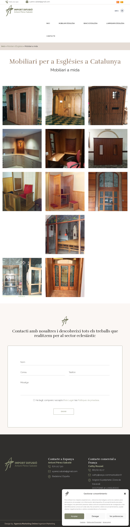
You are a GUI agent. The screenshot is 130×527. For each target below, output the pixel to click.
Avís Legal (68, 400)
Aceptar (74, 516)
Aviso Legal (107, 522)
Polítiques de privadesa (88, 400)
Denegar (95, 516)
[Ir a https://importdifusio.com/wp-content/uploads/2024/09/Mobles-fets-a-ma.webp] (22, 234)
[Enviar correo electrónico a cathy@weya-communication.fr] (89, 476)
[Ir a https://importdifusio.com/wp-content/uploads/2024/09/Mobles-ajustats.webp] (22, 277)
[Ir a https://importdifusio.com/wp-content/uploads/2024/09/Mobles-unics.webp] (65, 234)
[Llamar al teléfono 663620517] (89, 471)
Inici (3, 46)
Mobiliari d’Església (15, 46)
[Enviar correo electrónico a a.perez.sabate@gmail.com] (49, 472)
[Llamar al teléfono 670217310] (49, 467)
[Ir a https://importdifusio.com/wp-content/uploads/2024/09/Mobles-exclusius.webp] (22, 191)
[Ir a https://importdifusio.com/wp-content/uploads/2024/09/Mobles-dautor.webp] (107, 191)
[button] (125, 493)
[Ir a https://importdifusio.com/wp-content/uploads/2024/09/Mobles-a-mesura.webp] (107, 105)
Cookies (82, 522)
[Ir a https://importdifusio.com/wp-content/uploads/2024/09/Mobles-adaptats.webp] (22, 148)
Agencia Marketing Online (26, 524)
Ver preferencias (116, 516)
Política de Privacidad (94, 522)
